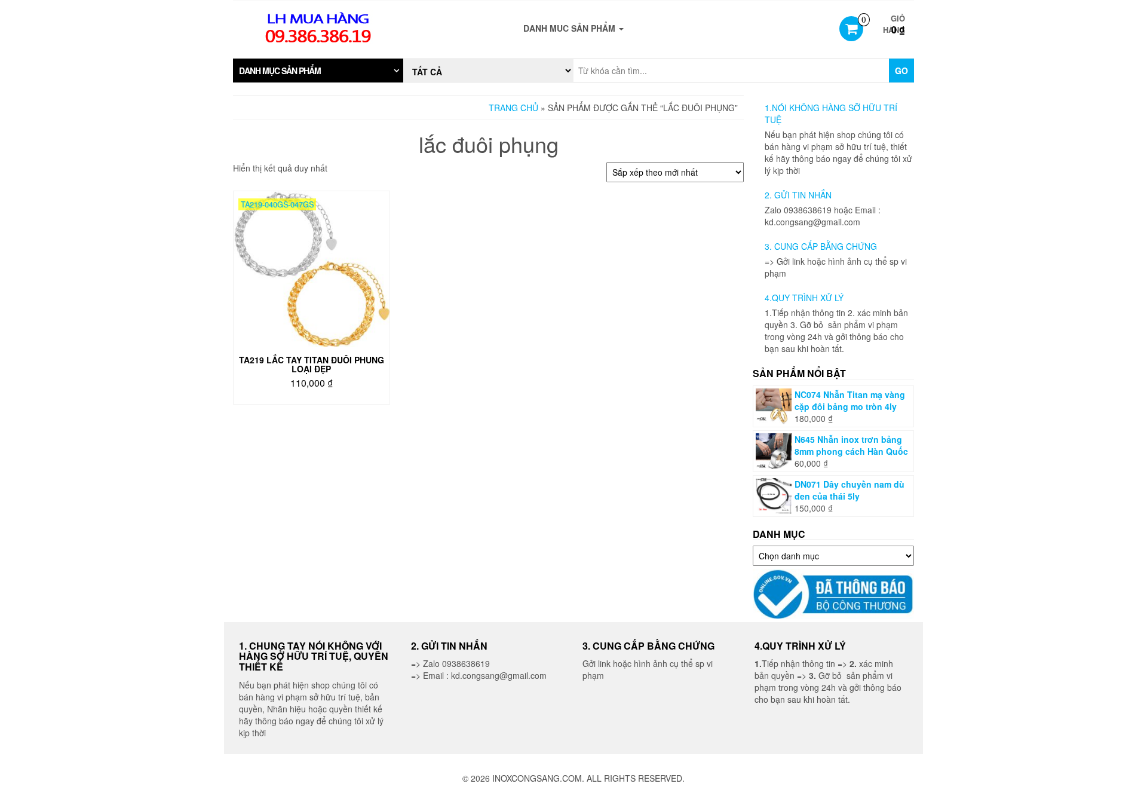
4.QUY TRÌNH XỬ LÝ (804, 298)
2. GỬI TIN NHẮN (798, 195)
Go (901, 70)
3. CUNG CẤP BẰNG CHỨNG (821, 246)
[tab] (318, 70)
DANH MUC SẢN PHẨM (570, 28)
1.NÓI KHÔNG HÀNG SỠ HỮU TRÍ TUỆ (831, 113)
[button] (318, 70)
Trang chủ (513, 108)
